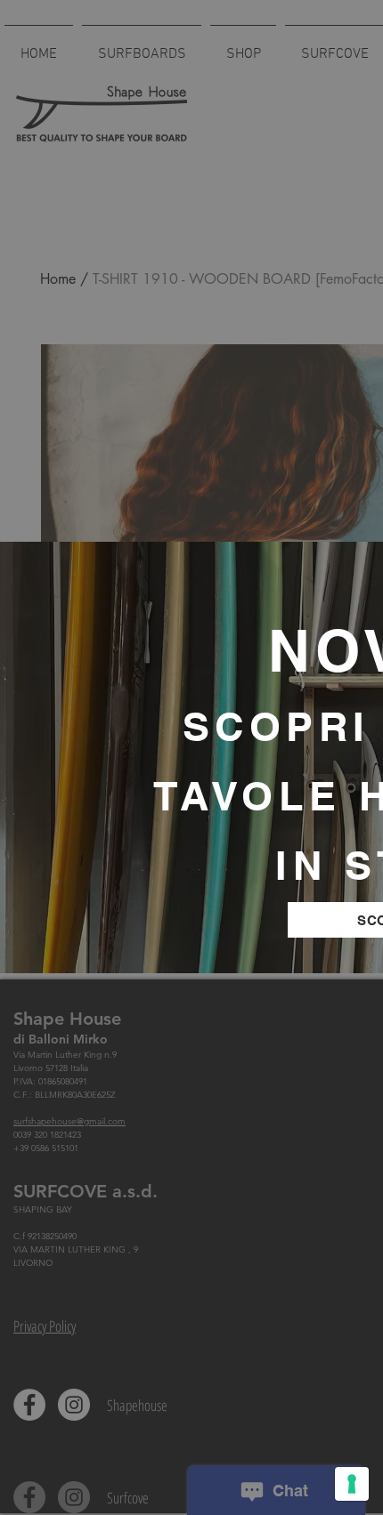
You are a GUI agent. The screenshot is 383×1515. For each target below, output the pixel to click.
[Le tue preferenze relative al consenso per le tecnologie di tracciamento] (352, 1484)
